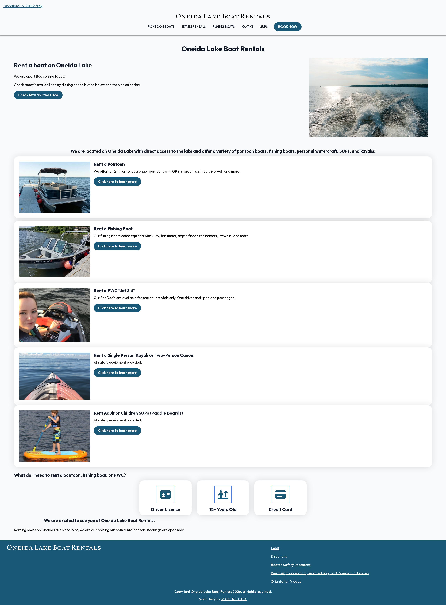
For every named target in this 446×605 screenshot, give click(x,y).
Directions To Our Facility (22, 6)
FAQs (275, 548)
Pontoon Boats (161, 27)
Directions (279, 556)
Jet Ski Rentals (193, 27)
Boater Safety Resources (291, 564)
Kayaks (247, 27)
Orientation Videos (286, 581)
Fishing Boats (224, 27)
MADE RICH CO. (234, 599)
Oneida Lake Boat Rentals (223, 17)
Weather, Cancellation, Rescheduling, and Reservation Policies (320, 573)
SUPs (264, 27)
